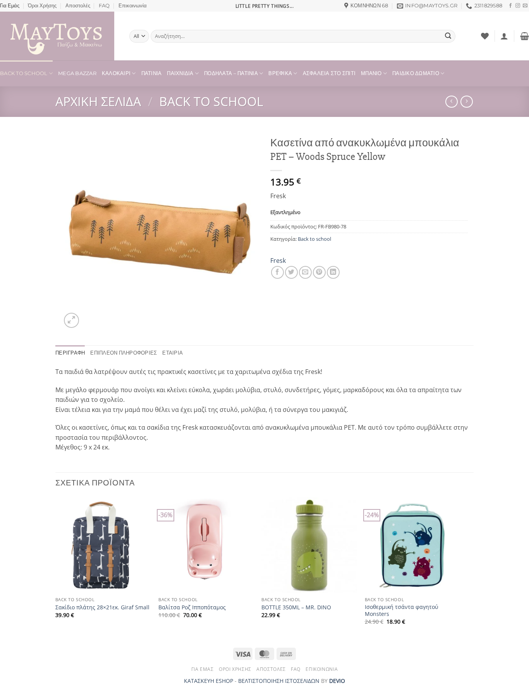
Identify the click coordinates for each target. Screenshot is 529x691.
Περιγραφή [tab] (70, 353)
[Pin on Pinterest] (319, 272)
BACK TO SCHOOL (24, 73)
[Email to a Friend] (305, 272)
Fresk (278, 260)
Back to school (211, 101)
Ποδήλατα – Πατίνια (231, 73)
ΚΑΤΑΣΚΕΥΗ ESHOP (208, 680)
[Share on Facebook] (277, 272)
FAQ (104, 6)
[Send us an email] (525, 6)
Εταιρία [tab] (172, 353)
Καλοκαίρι (116, 73)
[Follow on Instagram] (517, 6)
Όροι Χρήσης (42, 6)
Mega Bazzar (77, 73)
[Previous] (56, 568)
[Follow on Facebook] (510, 6)
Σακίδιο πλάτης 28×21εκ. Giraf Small (102, 607)
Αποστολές (77, 6)
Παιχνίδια (180, 73)
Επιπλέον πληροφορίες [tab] (123, 353)
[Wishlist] (485, 36)
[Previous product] (466, 102)
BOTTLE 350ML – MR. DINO (296, 607)
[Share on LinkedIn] (333, 272)
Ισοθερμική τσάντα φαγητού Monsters (401, 611)
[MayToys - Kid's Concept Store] (59, 36)
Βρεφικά (280, 73)
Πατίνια (151, 73)
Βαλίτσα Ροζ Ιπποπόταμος (192, 607)
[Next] (459, 568)
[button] (504, 36)
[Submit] (448, 36)
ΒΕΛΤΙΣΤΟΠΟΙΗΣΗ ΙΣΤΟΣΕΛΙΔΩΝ (278, 680)
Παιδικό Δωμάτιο (415, 73)
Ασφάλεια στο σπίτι (329, 73)
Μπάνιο (371, 73)
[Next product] (451, 102)
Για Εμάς (9, 6)
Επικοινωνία (133, 6)
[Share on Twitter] (291, 272)
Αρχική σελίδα (98, 101)
